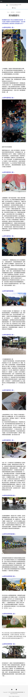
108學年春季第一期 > (8, 440)
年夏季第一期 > (9, 236)
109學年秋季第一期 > (8, 27)
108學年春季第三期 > (8, 335)
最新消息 (13, 12)
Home (9, 12)
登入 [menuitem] (1, 1)
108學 (3, 236)
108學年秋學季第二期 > (9, 613)
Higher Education (15, 696)
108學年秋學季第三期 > (9, 576)
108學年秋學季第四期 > (9, 534)
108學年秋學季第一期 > (9, 644)
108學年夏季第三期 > (8, 97)
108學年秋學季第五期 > (9, 495)
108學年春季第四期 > (8, 291)
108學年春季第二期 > (8, 390)
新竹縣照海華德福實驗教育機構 (17, 692)
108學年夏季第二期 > (8, 172)
